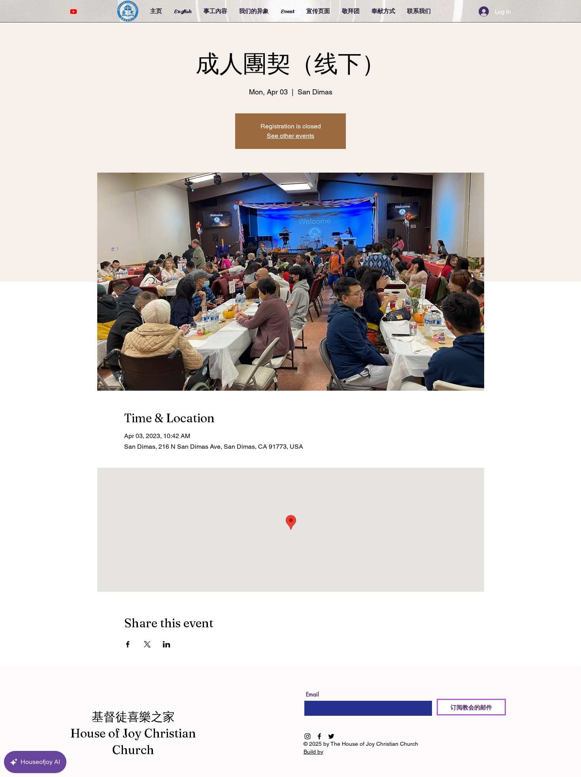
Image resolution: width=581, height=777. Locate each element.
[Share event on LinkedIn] (166, 644)
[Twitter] (331, 736)
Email (312, 694)
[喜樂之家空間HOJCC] (73, 11)
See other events (290, 135)
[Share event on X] (147, 644)
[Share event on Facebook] (128, 644)
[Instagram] (307, 736)
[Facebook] (319, 736)
